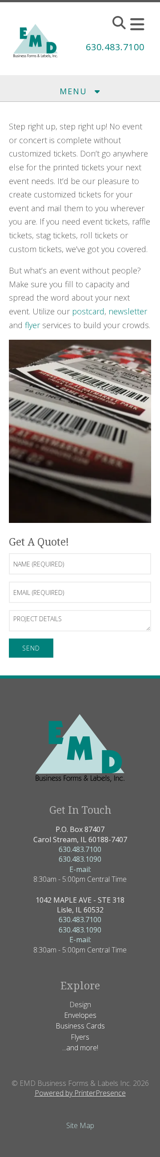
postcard (88, 311)
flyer (32, 325)
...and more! (80, 1048)
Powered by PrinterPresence (80, 1093)
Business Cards (80, 1026)
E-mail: (80, 869)
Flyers (80, 1037)
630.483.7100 (115, 47)
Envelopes (80, 1015)
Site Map (80, 1125)
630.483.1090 (80, 859)
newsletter (127, 311)
